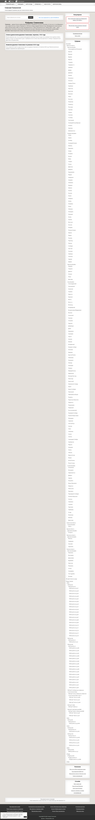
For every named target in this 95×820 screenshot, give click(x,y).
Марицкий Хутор (72, 370)
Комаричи (70, 198)
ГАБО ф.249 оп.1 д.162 (74, 661)
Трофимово (70, 541)
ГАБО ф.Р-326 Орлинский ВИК (74, 709)
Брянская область (71, 45)
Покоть (69, 526)
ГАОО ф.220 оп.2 (72, 729)
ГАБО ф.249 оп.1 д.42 (74, 684)
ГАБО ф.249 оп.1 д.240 (74, 669)
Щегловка (70, 279)
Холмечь (70, 125)
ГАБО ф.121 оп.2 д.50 (74, 604)
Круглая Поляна (71, 355)
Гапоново (70, 318)
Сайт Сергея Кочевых (77, 788)
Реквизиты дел (10, 4)
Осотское (70, 99)
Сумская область (70, 549)
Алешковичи (71, 467)
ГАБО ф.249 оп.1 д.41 (73, 682)
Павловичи (70, 491)
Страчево (70, 504)
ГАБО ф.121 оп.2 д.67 (74, 617)
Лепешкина (70, 360)
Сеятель (70, 436)
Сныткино (70, 115)
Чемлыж (70, 452)
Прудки (70, 235)
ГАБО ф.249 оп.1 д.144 (74, 650)
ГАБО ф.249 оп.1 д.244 (74, 674)
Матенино (70, 93)
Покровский (70, 407)
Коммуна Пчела (71, 83)
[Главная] (5, 1)
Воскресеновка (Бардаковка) (74, 310)
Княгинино (70, 349)
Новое (69, 96)
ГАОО (68, 726)
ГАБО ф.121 (70, 584)
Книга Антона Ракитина (77, 786)
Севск (69, 428)
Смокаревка (71, 571)
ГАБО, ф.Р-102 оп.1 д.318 (74, 702)
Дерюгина (70, 166)
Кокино (69, 195)
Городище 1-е (71, 64)
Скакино (70, 112)
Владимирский (71, 307)
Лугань (69, 217)
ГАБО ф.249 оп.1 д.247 (74, 677)
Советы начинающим (77, 776)
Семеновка (70, 431)
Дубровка (70, 72)
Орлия (69, 386)
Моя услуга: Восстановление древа (78, 769)
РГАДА (68, 754)
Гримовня (70, 67)
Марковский (71, 373)
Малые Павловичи (72, 483)
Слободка (70, 246)
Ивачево (70, 341)
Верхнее (70, 59)
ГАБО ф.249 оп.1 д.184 (74, 663)
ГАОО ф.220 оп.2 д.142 (74, 731)
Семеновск (70, 501)
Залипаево (70, 333)
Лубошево (70, 214)
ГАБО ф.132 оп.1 (72, 640)
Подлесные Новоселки (73, 399)
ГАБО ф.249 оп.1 (72, 646)
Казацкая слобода (72, 347)
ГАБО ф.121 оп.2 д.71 (73, 627)
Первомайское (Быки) (73, 394)
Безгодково (70, 470)
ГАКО (68, 718)
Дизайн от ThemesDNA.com (47, 818)
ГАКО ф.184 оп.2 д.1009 (74, 723)
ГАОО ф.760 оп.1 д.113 (74, 745)
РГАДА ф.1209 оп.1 (72, 757)
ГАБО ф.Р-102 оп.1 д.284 (74, 697)
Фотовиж (70, 576)
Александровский (72, 283)
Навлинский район (72, 264)
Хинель (70, 449)
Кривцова (70, 352)
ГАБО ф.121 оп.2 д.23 (74, 590)
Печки (69, 276)
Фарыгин (70, 444)
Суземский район (71, 465)
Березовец (70, 148)
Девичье (70, 271)
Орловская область (71, 535)
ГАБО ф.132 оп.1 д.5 (73, 641)
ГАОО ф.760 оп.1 (72, 735)
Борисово (70, 297)
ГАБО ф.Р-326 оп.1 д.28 (74, 712)
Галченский (70, 315)
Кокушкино (70, 480)
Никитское (70, 563)
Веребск (70, 57)
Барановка (70, 552)
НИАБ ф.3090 (71, 749)
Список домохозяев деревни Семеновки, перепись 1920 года (25, 35)
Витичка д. (70, 304)
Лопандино (70, 211)
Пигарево (70, 227)
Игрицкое (70, 185)
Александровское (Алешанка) (75, 49)
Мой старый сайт (77, 784)
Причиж (70, 232)
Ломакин (70, 368)
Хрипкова (70, 128)
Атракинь (70, 291)
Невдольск (70, 486)
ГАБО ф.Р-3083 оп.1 (72, 706)
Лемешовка (70, 357)
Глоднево (70, 62)
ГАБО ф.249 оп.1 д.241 (74, 671)
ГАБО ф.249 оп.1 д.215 (74, 666)
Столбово (70, 117)
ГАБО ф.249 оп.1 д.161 (74, 658)
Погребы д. (70, 104)
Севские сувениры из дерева (77, 790)
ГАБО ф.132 (70, 638)
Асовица (70, 140)
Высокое (70, 312)
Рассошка (70, 107)
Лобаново (70, 209)
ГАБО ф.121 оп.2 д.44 (73, 598)
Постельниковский (72, 410)
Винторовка (70, 555)
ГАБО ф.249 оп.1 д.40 (74, 679)
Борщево (70, 266)
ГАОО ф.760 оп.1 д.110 (74, 740)
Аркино (69, 137)
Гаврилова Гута (71, 472)
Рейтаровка (70, 418)
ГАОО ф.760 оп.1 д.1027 (74, 737)
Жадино (70, 174)
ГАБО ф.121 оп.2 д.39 (74, 596)
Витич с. (70, 299)
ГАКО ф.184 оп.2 (72, 721)
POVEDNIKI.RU (77, 792)
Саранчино (70, 420)
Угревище (70, 253)
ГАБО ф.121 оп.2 (72, 586)
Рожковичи (70, 565)
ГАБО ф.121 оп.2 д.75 (74, 633)
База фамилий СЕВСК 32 (77, 771)
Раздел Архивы (69, 581)
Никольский (71, 381)
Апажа (69, 135)
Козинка (70, 190)
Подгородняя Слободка (73, 493)
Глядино (70, 161)
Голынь (70, 164)
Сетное (69, 568)
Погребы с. (70, 397)
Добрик (69, 70)
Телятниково (71, 120)
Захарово (70, 180)
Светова (70, 426)
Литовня (70, 274)
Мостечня (70, 222)
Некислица (70, 378)
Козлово (70, 193)
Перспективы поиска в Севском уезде (77, 773)
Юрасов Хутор (71, 455)
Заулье (70, 336)
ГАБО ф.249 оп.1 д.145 (74, 653)
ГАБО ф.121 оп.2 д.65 (74, 614)
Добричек (70, 169)
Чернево (70, 259)
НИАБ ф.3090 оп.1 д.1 (73, 751)
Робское (70, 243)
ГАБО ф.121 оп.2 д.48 (74, 601)
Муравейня (70, 560)
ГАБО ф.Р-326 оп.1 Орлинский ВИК (76, 711)
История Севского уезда (71, 578)
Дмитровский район (72, 536)
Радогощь (70, 240)
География (68, 43)
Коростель (70, 88)
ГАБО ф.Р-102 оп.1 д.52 (74, 699)
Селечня (70, 499)
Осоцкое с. (70, 532)
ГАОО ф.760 (70, 734)
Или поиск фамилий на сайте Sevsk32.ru (49, 17)
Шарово (70, 261)
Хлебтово (70, 256)
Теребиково (70, 509)
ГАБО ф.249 (70, 644)
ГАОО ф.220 (70, 727)
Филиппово (70, 515)
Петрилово (70, 101)
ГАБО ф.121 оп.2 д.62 (74, 612)
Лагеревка (70, 203)
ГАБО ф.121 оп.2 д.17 (73, 588)
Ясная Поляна (71, 460)
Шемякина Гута (71, 130)
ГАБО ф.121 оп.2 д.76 (74, 635)
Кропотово (70, 91)
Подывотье (70, 402)
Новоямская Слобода (73, 384)
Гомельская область (71, 522)
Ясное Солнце (71, 463)
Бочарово (70, 153)
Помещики (20, 4)
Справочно (38, 4)
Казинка (70, 75)
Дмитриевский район (72, 530)
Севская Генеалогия (13, 8)
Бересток (70, 294)
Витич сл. (70, 302)
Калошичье (70, 78)
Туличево (70, 251)
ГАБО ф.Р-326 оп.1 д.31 (74, 715)
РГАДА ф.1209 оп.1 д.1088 (75, 759)
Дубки (69, 328)
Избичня (70, 187)
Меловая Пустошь (72, 376)
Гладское (70, 268)
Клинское (70, 80)
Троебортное (71, 442)
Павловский (71, 391)
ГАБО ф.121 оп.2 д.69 (74, 622)
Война (69, 158)
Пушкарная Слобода (72, 413)
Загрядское (70, 177)
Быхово (70, 156)
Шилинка (70, 517)
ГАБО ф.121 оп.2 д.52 (74, 609)
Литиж (69, 206)
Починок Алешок (72, 230)
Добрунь (70, 475)
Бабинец (70, 145)
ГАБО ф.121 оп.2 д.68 (74, 619)
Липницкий (70, 365)
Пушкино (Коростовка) (73, 415)
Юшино (70, 457)
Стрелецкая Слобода (73, 439)
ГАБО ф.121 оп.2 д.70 (74, 625)
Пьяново (70, 238)
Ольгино (70, 224)
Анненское (70, 289)
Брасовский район (72, 47)
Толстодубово (71, 573)
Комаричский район (72, 133)
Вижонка (70, 538)
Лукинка (70, 219)
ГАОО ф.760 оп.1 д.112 (74, 742)
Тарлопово (70, 507)
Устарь (69, 512)
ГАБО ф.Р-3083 (71, 705)
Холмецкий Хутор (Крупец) (74, 122)
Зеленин (70, 339)
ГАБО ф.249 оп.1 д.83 (74, 687)
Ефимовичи (71, 331)
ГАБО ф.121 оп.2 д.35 (74, 593)
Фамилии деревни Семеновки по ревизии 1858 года (22, 45)
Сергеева (70, 109)
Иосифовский (71, 344)
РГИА (68, 762)
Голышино (70, 320)
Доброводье (71, 326)
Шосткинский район (72, 550)
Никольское (71, 488)
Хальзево (70, 543)
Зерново (70, 478)
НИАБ (68, 748)
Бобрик (69, 151)
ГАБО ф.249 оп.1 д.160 (74, 655)
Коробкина (70, 86)
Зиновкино (70, 182)
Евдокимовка (71, 172)
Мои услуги (47, 4)
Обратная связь (57, 4)
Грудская (70, 323)
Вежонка (70, 54)
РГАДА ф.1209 (71, 755)
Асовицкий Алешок (72, 143)
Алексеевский (71, 286)
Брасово (70, 51)
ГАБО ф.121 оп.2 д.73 (74, 630)
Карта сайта (77, 35)
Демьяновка (71, 558)
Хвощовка (70, 447)
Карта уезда (29, 4)
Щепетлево (70, 520)
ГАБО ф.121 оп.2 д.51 (73, 606)
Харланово (70, 546)
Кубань (69, 201)
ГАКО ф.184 (70, 719)
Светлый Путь (71, 423)
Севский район (71, 282)
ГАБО (68, 583)
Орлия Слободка (72, 389)
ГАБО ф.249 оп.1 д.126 (74, 648)
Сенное (70, 434)
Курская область (70, 529)
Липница (70, 362)
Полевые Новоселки (72, 496)
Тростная (70, 248)
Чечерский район (71, 524)
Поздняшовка (71, 405)
